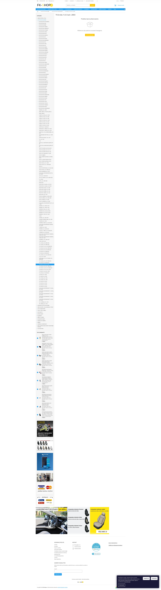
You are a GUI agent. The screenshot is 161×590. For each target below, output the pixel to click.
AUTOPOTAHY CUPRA (43, 32)
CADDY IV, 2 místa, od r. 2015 (44, 120)
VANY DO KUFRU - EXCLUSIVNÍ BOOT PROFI (45, 307)
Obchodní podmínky (90, 1)
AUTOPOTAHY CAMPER (43, 26)
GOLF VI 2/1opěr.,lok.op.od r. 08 (45, 151)
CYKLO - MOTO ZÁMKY (42, 310)
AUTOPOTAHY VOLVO (43, 106)
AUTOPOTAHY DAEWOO (43, 35)
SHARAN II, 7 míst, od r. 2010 (44, 214)
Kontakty (72, 1)
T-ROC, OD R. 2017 (42, 241)
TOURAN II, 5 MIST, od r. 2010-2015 (45, 222)
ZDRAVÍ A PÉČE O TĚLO (42, 18)
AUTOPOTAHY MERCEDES (43, 71)
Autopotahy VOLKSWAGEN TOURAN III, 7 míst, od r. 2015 (46, 237)
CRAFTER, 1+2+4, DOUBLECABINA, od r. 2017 (46, 132)
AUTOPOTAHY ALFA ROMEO (44, 21)
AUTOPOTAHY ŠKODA (43, 89)
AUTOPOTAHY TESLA (43, 101)
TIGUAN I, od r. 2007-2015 (43, 217)
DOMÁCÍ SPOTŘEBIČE (42, 320)
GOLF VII (40, 166)
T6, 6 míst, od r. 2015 (43, 283)
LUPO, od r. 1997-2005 (43, 181)
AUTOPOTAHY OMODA (43, 77)
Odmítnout (146, 578)
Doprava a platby (79, 1)
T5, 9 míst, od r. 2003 (43, 276)
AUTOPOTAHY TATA (42, 99)
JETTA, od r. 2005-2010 (43, 176)
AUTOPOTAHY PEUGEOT (43, 81)
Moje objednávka (57, 559)
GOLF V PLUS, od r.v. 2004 (44, 163)
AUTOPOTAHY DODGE (43, 38)
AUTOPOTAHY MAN (42, 67)
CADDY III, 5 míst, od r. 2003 (44, 116)
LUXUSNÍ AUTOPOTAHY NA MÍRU (43, 305)
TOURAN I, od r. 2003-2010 (44, 229)
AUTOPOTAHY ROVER (43, 86)
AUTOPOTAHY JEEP (42, 59)
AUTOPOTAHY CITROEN (43, 30)
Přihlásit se (58, 574)
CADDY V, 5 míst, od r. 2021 (44, 125)
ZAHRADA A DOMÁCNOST (42, 324)
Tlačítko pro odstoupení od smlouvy (115, 545)
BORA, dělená (41, 113)
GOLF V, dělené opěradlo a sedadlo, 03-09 (46, 157)
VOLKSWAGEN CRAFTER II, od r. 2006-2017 (46, 135)
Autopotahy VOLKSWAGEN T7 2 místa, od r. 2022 (46, 289)
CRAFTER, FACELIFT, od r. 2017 (44, 137)
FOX (40, 141)
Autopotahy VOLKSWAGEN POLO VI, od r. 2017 (46, 203)
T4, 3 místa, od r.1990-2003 (44, 244)
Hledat (92, 5)
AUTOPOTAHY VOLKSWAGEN (44, 108)
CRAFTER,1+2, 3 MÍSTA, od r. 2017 (45, 128)
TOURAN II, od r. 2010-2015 (44, 232)
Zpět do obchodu (90, 35)
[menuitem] (41, 9)
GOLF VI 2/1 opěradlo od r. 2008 (45, 153)
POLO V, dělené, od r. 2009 (44, 199)
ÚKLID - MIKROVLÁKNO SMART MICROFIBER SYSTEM (45, 326)
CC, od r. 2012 (41, 139)
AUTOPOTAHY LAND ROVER (44, 64)
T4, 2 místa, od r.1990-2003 (44, 243)
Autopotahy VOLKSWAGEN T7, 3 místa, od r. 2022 (46, 291)
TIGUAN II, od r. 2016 (43, 221)
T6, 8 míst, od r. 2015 (43, 284)
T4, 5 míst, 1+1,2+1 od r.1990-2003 (45, 246)
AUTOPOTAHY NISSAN (43, 76)
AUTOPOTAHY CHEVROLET (44, 28)
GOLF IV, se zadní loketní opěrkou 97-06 (46, 143)
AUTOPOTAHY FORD (42, 43)
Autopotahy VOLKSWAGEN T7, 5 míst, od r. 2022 (46, 294)
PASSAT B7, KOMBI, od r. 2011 (44, 191)
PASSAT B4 (41, 182)
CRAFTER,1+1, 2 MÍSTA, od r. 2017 (45, 130)
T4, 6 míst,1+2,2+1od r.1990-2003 (45, 248)
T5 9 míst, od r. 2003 (43, 274)
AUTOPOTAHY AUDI (42, 23)
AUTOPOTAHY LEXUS (43, 66)
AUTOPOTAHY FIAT (42, 42)
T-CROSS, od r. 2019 (43, 227)
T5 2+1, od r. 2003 (42, 256)
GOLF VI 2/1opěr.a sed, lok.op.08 (45, 148)
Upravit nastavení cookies (62, 587)
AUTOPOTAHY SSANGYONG (44, 94)
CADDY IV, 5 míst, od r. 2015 (44, 122)
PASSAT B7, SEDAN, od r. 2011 (44, 192)
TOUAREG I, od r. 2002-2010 (44, 239)
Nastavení (121, 585)
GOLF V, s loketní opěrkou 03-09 (45, 159)
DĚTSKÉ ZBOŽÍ (40, 314)
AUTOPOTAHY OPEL (42, 79)
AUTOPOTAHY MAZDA (43, 69)
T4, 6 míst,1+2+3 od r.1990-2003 (45, 249)
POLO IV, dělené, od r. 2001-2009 (45, 198)
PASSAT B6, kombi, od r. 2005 (44, 187)
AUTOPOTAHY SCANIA (43, 91)
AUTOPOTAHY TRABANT (43, 105)
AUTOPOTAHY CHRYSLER (43, 52)
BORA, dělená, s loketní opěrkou (45, 111)
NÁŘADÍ (39, 322)
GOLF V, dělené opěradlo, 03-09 (45, 161)
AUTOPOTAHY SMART (43, 93)
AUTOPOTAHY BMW (42, 25)
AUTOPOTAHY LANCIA (43, 62)
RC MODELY (40, 315)
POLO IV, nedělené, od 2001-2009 (45, 196)
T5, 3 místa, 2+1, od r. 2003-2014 (45, 261)
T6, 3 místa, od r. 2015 (43, 279)
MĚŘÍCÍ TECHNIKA (41, 317)
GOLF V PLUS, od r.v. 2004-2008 (45, 164)
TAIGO (40, 216)
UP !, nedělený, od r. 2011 (44, 302)
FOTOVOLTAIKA (40, 328)
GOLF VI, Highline (42, 155)
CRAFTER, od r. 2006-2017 (44, 127)
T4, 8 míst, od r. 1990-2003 (44, 251)
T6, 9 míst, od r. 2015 (43, 286)
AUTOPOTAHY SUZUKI (43, 98)
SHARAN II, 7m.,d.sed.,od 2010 (44, 212)
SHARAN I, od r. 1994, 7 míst (44, 207)
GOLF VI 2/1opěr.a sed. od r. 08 (45, 150)
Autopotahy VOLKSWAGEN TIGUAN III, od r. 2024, (46, 225)
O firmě (66, 1)
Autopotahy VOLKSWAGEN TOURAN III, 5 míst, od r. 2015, (46, 234)
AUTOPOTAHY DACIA (43, 33)
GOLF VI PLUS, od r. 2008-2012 (44, 169)
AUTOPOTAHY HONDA (43, 47)
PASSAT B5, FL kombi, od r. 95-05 (45, 184)
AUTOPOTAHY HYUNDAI (43, 50)
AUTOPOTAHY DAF (42, 37)
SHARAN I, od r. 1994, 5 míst (44, 205)
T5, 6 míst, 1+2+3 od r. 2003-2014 (45, 266)
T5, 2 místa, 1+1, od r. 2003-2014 (45, 255)
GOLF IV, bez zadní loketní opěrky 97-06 (46, 146)
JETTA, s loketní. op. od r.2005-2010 (46, 177)
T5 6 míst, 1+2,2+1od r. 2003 (44, 271)
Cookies (55, 557)
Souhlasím (154, 578)
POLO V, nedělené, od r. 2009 (44, 201)
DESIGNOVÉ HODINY (41, 319)
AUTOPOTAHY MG (42, 72)
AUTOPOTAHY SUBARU (43, 96)
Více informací (127, 582)
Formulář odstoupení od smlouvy (60, 552)
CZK (117, 1)
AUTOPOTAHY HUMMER (43, 49)
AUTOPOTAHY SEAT (42, 88)
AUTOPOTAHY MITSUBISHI (44, 74)
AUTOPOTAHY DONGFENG (44, 40)
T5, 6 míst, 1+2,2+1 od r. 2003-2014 (45, 267)
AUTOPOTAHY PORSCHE (43, 82)
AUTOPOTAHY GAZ (42, 45)
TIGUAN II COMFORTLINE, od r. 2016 (45, 219)
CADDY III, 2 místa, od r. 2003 (44, 115)
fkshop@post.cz (77, 545)
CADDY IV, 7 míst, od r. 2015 (44, 123)
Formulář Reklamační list (59, 556)
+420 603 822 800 (77, 546)
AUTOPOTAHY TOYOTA (43, 103)
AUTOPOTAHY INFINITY (43, 54)
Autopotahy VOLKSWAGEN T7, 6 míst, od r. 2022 (46, 297)
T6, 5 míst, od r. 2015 (43, 281)
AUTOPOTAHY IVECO (43, 57)
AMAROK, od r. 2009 (42, 110)
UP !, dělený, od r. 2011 (43, 303)
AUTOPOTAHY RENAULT (43, 84)
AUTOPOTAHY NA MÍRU (42, 20)
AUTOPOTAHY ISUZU (43, 55)
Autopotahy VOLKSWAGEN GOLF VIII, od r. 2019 (46, 173)
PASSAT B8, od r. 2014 (43, 194)
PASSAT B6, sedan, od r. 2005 (44, 189)
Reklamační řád (57, 554)
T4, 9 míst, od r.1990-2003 (44, 253)
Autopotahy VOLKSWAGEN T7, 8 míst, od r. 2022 (46, 300)
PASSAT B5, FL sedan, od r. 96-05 (45, 186)
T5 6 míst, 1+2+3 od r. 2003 (44, 264)
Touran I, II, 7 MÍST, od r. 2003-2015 (45, 230)
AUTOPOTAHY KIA (42, 60)
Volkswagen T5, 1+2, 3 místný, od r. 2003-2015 (45, 259)
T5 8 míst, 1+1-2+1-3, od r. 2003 (45, 269)
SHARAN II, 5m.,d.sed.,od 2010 (44, 211)
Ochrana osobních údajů (76, 579)
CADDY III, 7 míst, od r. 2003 (44, 118)
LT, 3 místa (41, 179)
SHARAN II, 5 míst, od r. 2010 (44, 209)
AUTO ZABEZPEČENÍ (41, 308)
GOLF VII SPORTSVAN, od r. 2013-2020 (46, 168)
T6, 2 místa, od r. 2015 (43, 278)
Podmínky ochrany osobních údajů (60, 551)
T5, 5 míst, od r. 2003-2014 (44, 262)
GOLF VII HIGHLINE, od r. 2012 (44, 171)
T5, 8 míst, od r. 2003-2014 (44, 273)
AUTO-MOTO (40, 312)
